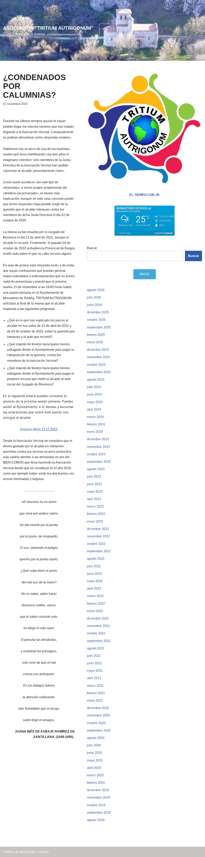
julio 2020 (94, 745)
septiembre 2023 (99, 461)
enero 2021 (95, 700)
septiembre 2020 (99, 730)
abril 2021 (94, 678)
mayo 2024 (95, 402)
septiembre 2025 (99, 327)
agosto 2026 (96, 290)
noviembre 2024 (98, 357)
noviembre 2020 (98, 715)
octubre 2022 (96, 543)
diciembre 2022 (98, 529)
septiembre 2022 (99, 551)
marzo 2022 (95, 596)
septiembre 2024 (99, 372)
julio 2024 (94, 387)
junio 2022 (94, 573)
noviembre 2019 (98, 797)
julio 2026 (94, 297)
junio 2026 (94, 305)
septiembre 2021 (99, 641)
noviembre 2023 (98, 446)
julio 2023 (94, 476)
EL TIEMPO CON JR (144, 195)
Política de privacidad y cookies (26, 852)
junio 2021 (94, 663)
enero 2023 (95, 521)
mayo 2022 (95, 581)
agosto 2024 (96, 379)
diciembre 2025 (98, 312)
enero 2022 (95, 611)
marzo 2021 (95, 685)
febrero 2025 (96, 334)
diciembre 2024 (98, 349)
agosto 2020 (96, 738)
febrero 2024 (96, 424)
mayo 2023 (95, 491)
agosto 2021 (96, 648)
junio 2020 (94, 752)
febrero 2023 (96, 514)
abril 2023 (94, 499)
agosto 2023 (96, 469)
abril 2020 (94, 767)
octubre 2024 (96, 364)
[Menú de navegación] (106, 30)
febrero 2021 (96, 693)
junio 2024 (94, 394)
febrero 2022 (96, 603)
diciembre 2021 (98, 618)
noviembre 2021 (98, 626)
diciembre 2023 (98, 439)
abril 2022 (94, 588)
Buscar (92, 248)
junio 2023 (94, 484)
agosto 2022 (96, 558)
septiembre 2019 (99, 812)
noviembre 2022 (98, 536)
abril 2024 (94, 409)
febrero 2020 (96, 782)
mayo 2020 (95, 760)
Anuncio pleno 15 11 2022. (39, 429)
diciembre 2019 (98, 790)
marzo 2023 (95, 506)
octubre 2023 (96, 454)
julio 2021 (94, 655)
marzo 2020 (95, 775)
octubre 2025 (96, 319)
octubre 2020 (96, 723)
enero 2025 (95, 342)
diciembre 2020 (98, 708)
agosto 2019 (96, 820)
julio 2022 (94, 566)
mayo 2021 (95, 670)
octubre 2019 (96, 805)
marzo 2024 (95, 417)
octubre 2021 (96, 633)
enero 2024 (95, 431)
